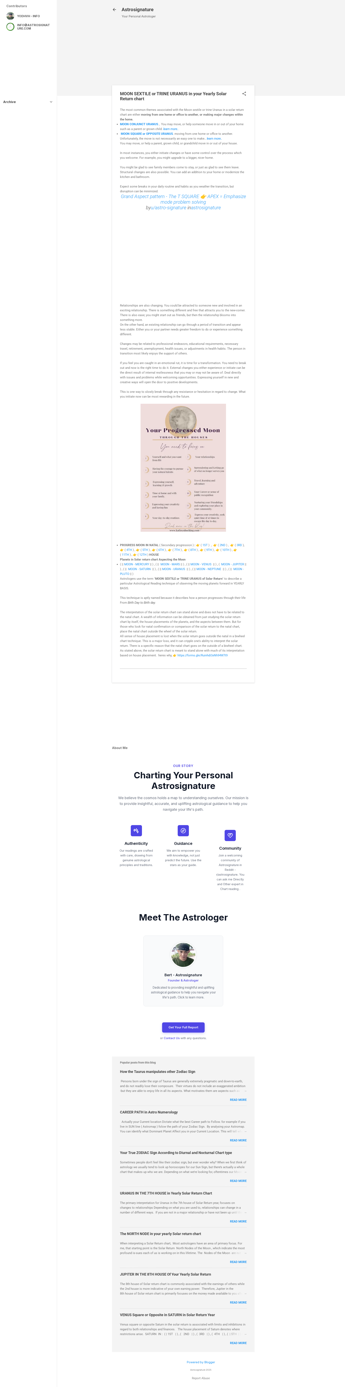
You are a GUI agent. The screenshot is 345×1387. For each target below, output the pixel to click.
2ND (223, 545)
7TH (177, 550)
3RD (239, 545)
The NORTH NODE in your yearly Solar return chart (160, 1234)
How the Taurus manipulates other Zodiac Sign (157, 1072)
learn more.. (170, 129)
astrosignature (206, 207)
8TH (193, 550)
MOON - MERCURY (136, 564)
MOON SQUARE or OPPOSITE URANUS (146, 134)
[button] (244, 94)
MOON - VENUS (200, 564)
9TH (209, 550)
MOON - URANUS (173, 569)
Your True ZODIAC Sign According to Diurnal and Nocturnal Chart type (176, 1153)
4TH (129, 550)
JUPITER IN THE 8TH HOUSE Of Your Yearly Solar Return (165, 1274)
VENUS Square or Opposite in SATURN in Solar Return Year (167, 1315)
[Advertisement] (277, 86)
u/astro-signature (168, 207)
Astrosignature (138, 9)
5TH (145, 550)
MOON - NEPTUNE (208, 569)
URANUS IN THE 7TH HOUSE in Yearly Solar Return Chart (166, 1193)
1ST (205, 545)
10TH (225, 550)
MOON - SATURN (139, 569)
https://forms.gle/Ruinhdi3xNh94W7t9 (202, 655)
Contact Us (172, 1038)
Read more (238, 1100)
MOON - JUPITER (232, 564)
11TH (126, 555)
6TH (161, 550)
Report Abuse (201, 1378)
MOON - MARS (170, 564)
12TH (143, 555)
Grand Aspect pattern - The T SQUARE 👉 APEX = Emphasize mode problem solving (183, 199)
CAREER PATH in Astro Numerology (149, 1112)
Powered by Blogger (201, 1362)
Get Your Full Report (183, 1027)
